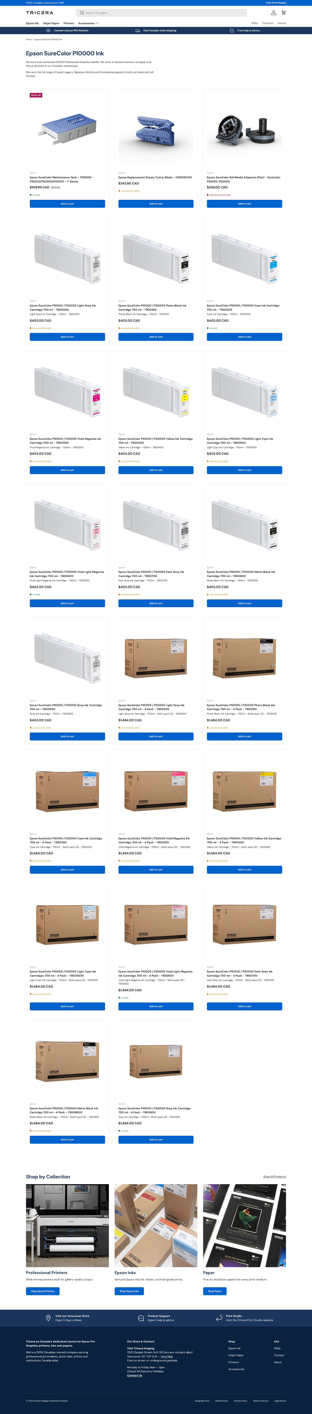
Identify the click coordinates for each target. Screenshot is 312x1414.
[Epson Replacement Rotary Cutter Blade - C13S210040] (156, 130)
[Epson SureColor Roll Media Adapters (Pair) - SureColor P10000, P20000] (244, 130)
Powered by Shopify (58, 1401)
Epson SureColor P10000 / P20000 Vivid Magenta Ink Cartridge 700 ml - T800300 (65, 441)
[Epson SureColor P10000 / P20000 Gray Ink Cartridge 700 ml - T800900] (67, 658)
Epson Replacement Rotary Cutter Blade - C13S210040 (155, 177)
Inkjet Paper (51, 23)
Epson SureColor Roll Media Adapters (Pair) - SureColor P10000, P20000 (243, 179)
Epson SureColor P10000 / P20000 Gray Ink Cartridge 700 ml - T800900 (66, 707)
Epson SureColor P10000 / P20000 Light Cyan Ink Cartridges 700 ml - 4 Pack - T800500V (63, 974)
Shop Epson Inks (129, 1291)
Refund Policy (221, 1401)
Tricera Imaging (41, 1401)
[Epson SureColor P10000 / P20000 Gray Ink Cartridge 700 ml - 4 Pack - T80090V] (156, 1061)
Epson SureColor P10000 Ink (48, 39)
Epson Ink (32, 23)
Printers (69, 23)
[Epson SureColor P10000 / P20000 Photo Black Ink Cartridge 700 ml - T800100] (156, 259)
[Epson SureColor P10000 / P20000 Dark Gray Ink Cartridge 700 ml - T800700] (156, 525)
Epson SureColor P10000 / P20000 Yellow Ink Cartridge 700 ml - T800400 (155, 441)
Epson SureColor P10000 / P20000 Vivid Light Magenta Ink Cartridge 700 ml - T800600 (67, 574)
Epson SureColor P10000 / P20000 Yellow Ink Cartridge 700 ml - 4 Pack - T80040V (244, 840)
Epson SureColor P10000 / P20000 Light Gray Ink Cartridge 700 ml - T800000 (63, 308)
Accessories (86, 23)
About (282, 23)
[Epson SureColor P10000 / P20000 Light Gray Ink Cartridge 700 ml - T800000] (67, 259)
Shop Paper (215, 1291)
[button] (284, 13)
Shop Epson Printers (43, 1291)
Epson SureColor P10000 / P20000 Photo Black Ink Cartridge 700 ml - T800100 (152, 308)
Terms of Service (260, 1401)
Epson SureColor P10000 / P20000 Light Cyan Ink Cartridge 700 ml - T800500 (240, 441)
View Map (167, 1356)
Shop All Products (274, 1176)
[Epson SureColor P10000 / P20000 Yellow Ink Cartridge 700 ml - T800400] (156, 392)
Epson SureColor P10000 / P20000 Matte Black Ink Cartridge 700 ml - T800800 (241, 574)
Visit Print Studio (276, 2)
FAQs (254, 23)
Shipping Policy (202, 1401)
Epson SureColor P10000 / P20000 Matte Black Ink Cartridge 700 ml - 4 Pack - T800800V (64, 1110)
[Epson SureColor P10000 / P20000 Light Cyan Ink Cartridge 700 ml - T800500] (244, 392)
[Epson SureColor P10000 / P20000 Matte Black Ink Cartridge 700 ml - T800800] (244, 525)
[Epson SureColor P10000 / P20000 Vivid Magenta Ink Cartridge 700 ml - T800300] (67, 392)
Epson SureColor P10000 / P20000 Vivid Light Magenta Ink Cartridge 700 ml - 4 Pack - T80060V (155, 974)
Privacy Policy (240, 1401)
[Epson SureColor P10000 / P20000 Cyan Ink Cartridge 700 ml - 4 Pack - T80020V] (67, 791)
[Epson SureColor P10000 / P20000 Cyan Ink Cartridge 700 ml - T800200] (244, 259)
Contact (267, 23)
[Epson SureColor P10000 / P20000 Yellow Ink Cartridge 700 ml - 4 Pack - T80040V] (244, 791)
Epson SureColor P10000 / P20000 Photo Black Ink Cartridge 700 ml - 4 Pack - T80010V (241, 707)
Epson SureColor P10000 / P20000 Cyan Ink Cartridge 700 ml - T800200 (243, 308)
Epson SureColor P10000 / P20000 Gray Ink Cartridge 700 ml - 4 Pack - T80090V (154, 1110)
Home (29, 39)
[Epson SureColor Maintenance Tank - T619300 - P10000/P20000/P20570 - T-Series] (67, 130)
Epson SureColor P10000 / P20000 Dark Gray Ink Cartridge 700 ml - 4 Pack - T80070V (240, 974)
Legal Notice (280, 1401)
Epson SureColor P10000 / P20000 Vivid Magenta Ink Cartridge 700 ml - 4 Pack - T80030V (154, 840)
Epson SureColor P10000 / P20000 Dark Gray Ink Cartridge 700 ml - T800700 (151, 574)
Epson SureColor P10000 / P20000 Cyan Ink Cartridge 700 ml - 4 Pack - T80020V (66, 840)
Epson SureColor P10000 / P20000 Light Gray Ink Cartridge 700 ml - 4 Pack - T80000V (151, 707)
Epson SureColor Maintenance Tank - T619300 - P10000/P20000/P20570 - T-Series (62, 179)
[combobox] (161, 13)
